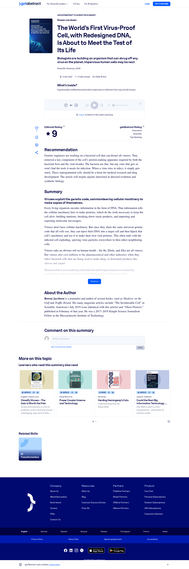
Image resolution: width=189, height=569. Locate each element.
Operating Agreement (113, 539)
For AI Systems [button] (91, 4)
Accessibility (152, 539)
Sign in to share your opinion (61, 347)
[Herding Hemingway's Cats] (114, 379)
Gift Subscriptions (153, 508)
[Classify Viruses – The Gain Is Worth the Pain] (36, 379)
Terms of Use (73, 539)
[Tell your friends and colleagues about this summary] (36, 152)
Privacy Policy (37, 539)
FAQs (52, 514)
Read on (94, 281)
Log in (82, 114)
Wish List (86, 491)
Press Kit (86, 508)
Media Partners (120, 497)
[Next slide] (168, 421)
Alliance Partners (121, 508)
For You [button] (76, 4)
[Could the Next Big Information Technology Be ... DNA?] (152, 379)
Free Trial (149, 491)
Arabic (165, 531)
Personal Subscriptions (155, 497)
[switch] (94, 105)
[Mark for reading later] (36, 137)
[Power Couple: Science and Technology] (75, 379)
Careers (53, 508)
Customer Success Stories (94, 502)
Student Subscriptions (155, 502)
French (146, 531)
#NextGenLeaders (58, 497)
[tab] (93, 421)
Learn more (54, 564)
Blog (84, 497)
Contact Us (55, 519)
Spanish (64, 531)
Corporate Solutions (154, 514)
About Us (54, 491)
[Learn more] (64, 126)
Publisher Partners (121, 491)
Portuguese (125, 531)
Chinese (104, 531)
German (44, 531)
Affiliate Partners (121, 502)
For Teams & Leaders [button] (56, 4)
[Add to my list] (36, 145)
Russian (84, 531)
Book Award (55, 502)
